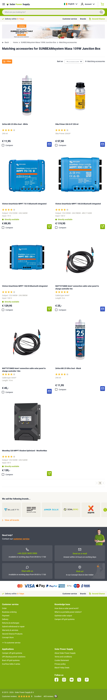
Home (15, 42)
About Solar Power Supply (65, 653)
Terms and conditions (63, 657)
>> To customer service (11, 643)
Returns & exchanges (10, 623)
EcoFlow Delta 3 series (11, 664)
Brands (83, 19)
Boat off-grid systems (11, 660)
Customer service (70, 19)
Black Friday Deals (62, 668)
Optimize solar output (63, 616)
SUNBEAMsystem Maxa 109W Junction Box (38, 42)
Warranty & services (10, 630)
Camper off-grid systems (65, 619)
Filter (9, 61)
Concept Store (8, 637)
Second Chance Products (12, 634)
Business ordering (9, 612)
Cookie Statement (62, 660)
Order (4, 608)
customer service (21, 539)
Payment (5, 616)
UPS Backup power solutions (13, 657)
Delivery (5, 619)
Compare (9, 145)
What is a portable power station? (68, 612)
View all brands (12, 520)
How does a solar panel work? (67, 608)
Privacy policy (60, 664)
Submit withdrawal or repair (13, 627)
